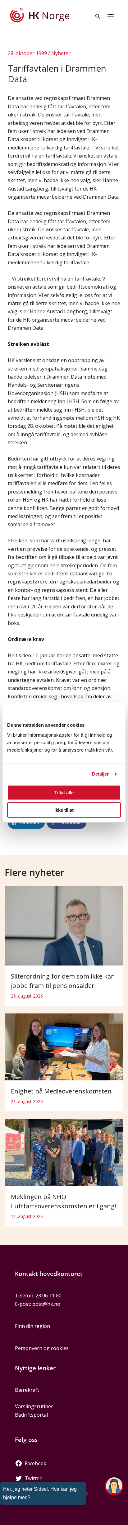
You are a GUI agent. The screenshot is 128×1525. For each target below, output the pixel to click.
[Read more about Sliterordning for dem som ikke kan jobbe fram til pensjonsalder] (64, 925)
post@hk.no (46, 1304)
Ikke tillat (64, 810)
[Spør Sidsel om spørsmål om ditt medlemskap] (114, 1486)
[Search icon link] (98, 17)
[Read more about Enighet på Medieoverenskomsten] (64, 1046)
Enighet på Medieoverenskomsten (61, 1091)
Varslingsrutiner (34, 1406)
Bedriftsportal (31, 1414)
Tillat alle (64, 792)
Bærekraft (27, 1389)
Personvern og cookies (42, 1348)
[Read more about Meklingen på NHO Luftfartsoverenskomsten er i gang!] (64, 1152)
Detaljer (100, 774)
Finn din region (32, 1326)
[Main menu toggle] (110, 16)
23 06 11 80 (48, 1295)
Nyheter (61, 53)
